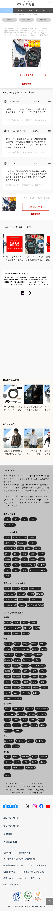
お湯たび (41, 783)
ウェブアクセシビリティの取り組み (19, 859)
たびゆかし (40, 790)
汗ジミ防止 (16, 633)
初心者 (34, 756)
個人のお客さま (11, 818)
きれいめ (34, 725)
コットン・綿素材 (42, 708)
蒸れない (26, 643)
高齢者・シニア (18, 767)
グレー (30, 741)
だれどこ (22, 783)
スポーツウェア (35, 599)
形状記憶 (26, 633)
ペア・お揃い (26, 693)
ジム (16, 565)
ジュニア (7, 756)
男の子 (34, 762)
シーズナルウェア (10, 605)
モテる (7, 687)
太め (37, 660)
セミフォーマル (9, 543)
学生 (7, 767)
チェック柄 (31, 714)
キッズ (20, 10)
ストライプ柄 (41, 714)
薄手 (34, 671)
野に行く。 (10, 790)
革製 (24, 719)
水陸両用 (36, 628)
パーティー (32, 543)
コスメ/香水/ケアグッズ (35, 605)
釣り (7, 576)
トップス (7, 588)
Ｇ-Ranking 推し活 (35, 793)
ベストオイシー (29, 787)
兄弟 (25, 762)
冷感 (16, 622)
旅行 (24, 554)
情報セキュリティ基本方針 (15, 878)
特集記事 (43, 19)
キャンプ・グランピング (38, 570)
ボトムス (24, 588)
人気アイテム (26, 19)
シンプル (7, 725)
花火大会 (37, 548)
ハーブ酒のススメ (18, 793)
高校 (32, 554)
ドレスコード (22, 543)
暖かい (42, 643)
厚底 (42, 682)
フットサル (42, 565)
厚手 (25, 671)
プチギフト (43, 756)
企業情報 (7, 834)
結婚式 (33, 559)
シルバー (7, 746)
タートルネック (18, 708)
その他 (22, 605)
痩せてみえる (9, 654)
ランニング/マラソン (28, 565)
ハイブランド (26, 687)
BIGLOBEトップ (10, 884)
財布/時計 (39, 594)
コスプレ (7, 775)
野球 (24, 570)
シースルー (29, 708)
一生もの (36, 687)
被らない (44, 649)
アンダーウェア (9, 594)
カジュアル (16, 725)
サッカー (16, 570)
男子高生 (16, 756)
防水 (24, 622)
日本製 (42, 676)
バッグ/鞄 (31, 594)
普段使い (43, 725)
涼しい (7, 649)
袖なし (25, 676)
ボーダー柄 (21, 714)
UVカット (7, 622)
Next (48, 244)
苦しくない (8, 643)
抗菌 (7, 633)
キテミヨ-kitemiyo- (11, 273)
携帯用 (7, 671)
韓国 (7, 682)
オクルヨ (31, 783)
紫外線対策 (38, 654)
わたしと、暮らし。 (13, 787)
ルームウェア (23, 599)
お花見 (20, 548)
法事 (41, 559)
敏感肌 (25, 682)
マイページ (46, 10)
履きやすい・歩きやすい (21, 649)
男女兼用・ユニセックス (12, 698)
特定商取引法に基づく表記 (33, 871)
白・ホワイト (9, 741)
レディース (33, 10)
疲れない (34, 643)
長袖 (7, 676)
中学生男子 (25, 756)
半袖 (42, 671)
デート (7, 554)
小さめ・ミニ (27, 660)
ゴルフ (7, 570)
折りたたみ (16, 671)
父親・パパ (8, 762)
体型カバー (16, 682)
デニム (7, 708)
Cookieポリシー (10, 871)
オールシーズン (9, 525)
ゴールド (16, 746)
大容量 (16, 665)
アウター (16, 588)
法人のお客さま (11, 826)
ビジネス (7, 537)
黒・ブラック (20, 741)
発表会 (7, 559)
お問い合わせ (9, 852)
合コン (16, 554)
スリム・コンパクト (38, 665)
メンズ (6, 10)
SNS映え (36, 693)
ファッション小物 (10, 599)
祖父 (17, 762)
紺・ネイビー (40, 741)
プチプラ (7, 693)
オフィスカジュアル (20, 537)
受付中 (9, 19)
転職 (32, 537)
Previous (5, 244)
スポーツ (7, 565)
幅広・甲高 (16, 676)
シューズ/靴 (21, 594)
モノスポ (41, 787)
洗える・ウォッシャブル (12, 628)
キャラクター (30, 767)
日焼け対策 (8, 660)
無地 (32, 719)
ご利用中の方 (10, 842)
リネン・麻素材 (9, 714)
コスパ (16, 693)
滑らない (17, 643)
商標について (36, 878)
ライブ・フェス (9, 548)
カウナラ (20, 790)
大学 (41, 554)
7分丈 (34, 676)
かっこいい (8, 730)
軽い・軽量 (25, 665)
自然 (25, 725)
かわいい (41, 719)
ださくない (28, 654)
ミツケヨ (30, 790)
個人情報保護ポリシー (13, 865)
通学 (16, 559)
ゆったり (7, 665)
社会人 (42, 762)
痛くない (19, 654)
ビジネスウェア (35, 588)
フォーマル (18, 730)
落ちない (35, 649)
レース (16, 719)
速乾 (33, 622)
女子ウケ (16, 687)
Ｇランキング (11, 783)
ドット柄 (7, 719)
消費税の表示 (25, 852)
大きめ (17, 660)
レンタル (34, 682)
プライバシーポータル (36, 865)
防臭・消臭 (27, 628)
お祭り (29, 548)
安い (44, 687)
